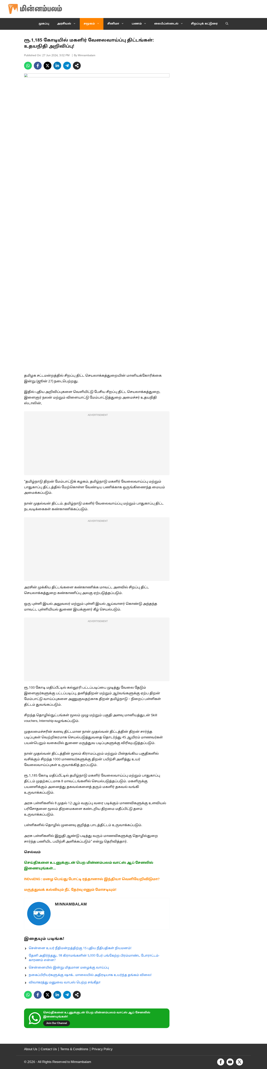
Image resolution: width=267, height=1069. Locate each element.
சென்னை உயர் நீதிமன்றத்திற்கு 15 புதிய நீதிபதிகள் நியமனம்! (80, 948)
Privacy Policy (102, 1049)
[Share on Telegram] (67, 66)
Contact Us (49, 1049)
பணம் (137, 23)
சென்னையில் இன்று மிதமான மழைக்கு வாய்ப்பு (69, 968)
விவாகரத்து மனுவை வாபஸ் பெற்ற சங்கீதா (64, 983)
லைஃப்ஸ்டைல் (166, 23)
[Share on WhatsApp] (28, 66)
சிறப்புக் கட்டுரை (204, 23)
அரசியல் (64, 23)
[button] (227, 24)
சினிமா (113, 23)
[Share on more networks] (77, 66)
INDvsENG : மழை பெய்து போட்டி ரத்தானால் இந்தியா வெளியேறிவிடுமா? (91, 879)
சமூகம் (89, 23)
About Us (30, 1049)
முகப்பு (44, 23)
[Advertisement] (97, 445)
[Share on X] (47, 66)
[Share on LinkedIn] (57, 66)
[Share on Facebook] (38, 66)
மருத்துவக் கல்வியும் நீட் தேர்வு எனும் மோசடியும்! (70, 890)
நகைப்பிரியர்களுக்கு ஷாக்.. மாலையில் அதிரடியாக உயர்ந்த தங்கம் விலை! (90, 975)
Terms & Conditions (74, 1049)
